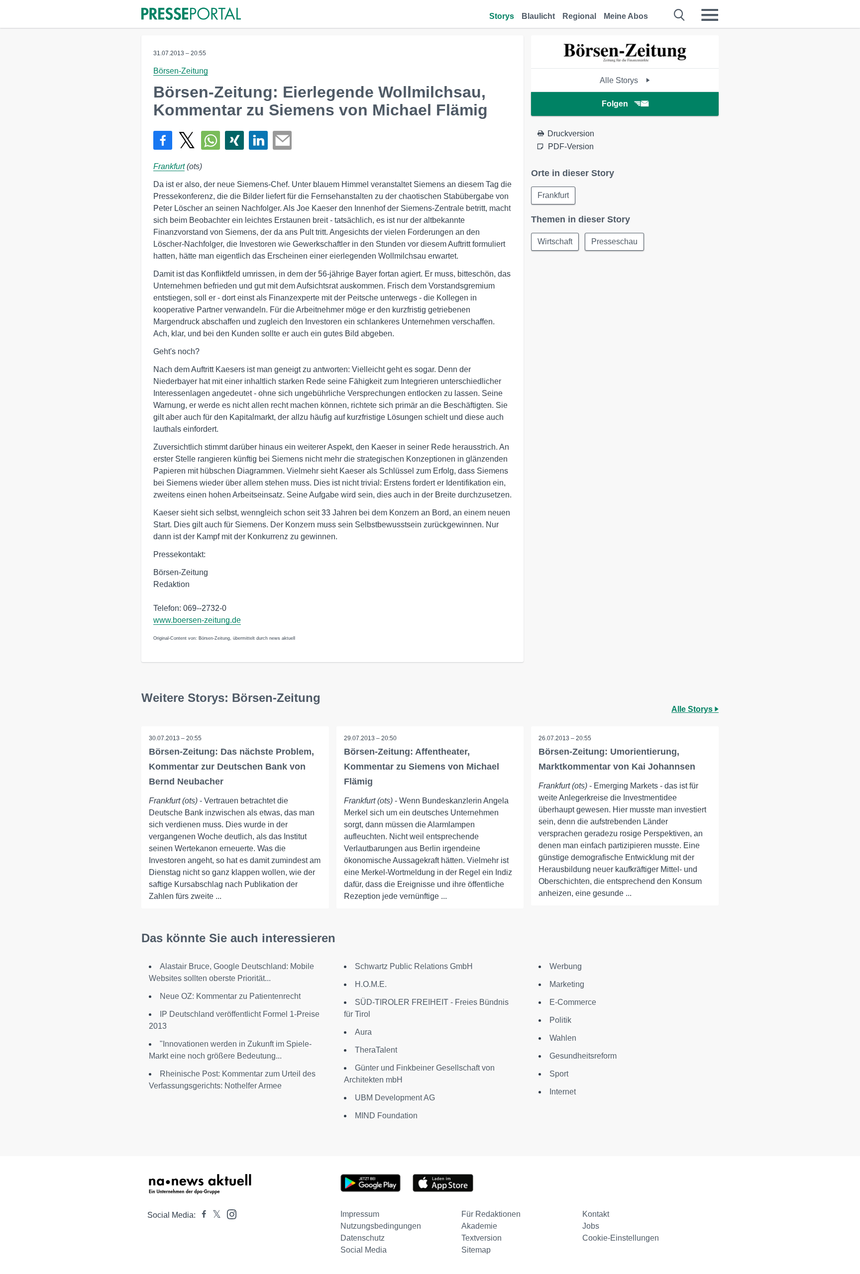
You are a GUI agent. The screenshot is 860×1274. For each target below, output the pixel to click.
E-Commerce (572, 1002)
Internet (562, 1091)
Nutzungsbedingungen (380, 1226)
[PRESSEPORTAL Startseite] (191, 14)
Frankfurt (169, 166)
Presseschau (614, 241)
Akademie (479, 1226)
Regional (579, 16)
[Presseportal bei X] (214, 1215)
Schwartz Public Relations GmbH (414, 966)
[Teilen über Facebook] (162, 140)
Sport (558, 1074)
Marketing (566, 984)
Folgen (615, 103)
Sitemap (476, 1250)
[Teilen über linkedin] (258, 140)
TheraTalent (376, 1050)
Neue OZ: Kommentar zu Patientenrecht (230, 996)
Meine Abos (626, 16)
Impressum (359, 1214)
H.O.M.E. (371, 984)
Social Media (363, 1250)
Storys (501, 16)
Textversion (481, 1238)
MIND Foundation (386, 1115)
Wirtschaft (555, 241)
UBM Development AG (395, 1097)
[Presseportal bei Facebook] (201, 1215)
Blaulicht (538, 16)
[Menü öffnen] (710, 15)
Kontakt (595, 1214)
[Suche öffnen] (679, 15)
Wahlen (562, 1038)
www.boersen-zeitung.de (197, 620)
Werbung (565, 966)
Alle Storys (620, 80)
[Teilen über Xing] (234, 140)
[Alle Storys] (625, 59)
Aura (363, 1032)
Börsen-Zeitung (180, 71)
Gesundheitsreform (583, 1056)
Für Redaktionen (491, 1214)
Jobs (590, 1226)
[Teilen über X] (186, 140)
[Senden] (282, 140)
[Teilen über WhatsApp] (210, 140)
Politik (560, 1020)
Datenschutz (362, 1238)
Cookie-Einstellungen (620, 1238)
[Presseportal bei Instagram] (228, 1213)
